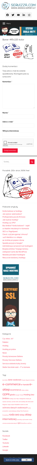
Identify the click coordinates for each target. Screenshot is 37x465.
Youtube (5, 443)
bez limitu (5, 380)
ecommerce (15, 390)
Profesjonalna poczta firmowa (13, 217)
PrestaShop (5, 415)
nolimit (22, 404)
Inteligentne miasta (24, 398)
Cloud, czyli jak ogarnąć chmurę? (15, 234)
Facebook (6, 436)
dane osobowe (14, 380)
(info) (17, 460)
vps (19, 423)
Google (5, 450)
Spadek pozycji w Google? (12, 243)
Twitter (5, 439)
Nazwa (5, 113)
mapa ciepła (11, 404)
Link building (22, 401)
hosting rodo (12, 398)
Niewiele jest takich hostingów (13, 255)
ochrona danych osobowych (15, 407)
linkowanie (30, 401)
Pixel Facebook (24, 411)
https (17, 398)
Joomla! (13, 401)
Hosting (5, 346)
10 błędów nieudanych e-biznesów (15, 229)
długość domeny (30, 380)
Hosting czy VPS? (9, 223)
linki (27, 401)
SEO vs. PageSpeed (9, 231)
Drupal (23, 380)
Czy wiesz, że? (7, 339)
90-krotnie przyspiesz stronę (13, 240)
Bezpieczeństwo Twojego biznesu (15, 249)
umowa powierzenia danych (9, 423)
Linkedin (5, 447)
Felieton (5, 342)
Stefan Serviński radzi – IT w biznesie (16, 367)
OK (27, 460)
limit (17, 401)
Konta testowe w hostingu (12, 211)
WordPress (24, 423)
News (4, 353)
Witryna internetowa (10, 131)
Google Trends (19, 395)
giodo (12, 394)
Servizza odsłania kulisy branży (14, 364)
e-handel (25, 384)
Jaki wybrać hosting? (10, 220)
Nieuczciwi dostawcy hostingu (13, 258)
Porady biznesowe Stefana (12, 356)
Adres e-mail (8, 122)
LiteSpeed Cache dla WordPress (14, 252)
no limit (26, 404)
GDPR (5, 394)
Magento (4, 404)
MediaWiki (17, 404)
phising (18, 411)
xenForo (29, 423)
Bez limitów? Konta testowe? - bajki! (16, 226)
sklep (22, 415)
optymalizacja (12, 411)
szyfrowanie (25, 419)
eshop (23, 390)
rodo (12, 414)
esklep (26, 390)
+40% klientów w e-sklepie (12, 237)
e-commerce (11, 384)
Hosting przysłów (9, 349)
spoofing (19, 419)
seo (17, 414)
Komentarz (7, 82)
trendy (30, 419)
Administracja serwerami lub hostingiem (17, 246)
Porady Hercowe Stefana (12, 360)
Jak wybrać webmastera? (12, 214)
